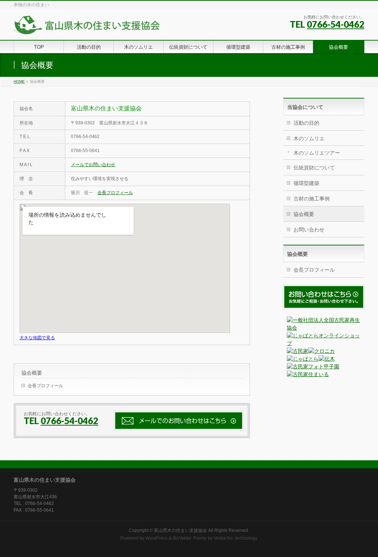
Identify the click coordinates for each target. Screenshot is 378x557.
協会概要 (31, 373)
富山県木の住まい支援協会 (180, 530)
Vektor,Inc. (224, 538)
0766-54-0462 (335, 24)
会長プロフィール (115, 192)
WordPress (156, 538)
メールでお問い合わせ (93, 164)
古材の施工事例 (311, 199)
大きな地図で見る (37, 337)
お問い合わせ (308, 230)
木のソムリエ (308, 138)
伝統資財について (314, 168)
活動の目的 (306, 123)
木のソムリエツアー (316, 153)
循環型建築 (306, 183)
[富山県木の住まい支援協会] (87, 26)
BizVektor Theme (190, 538)
